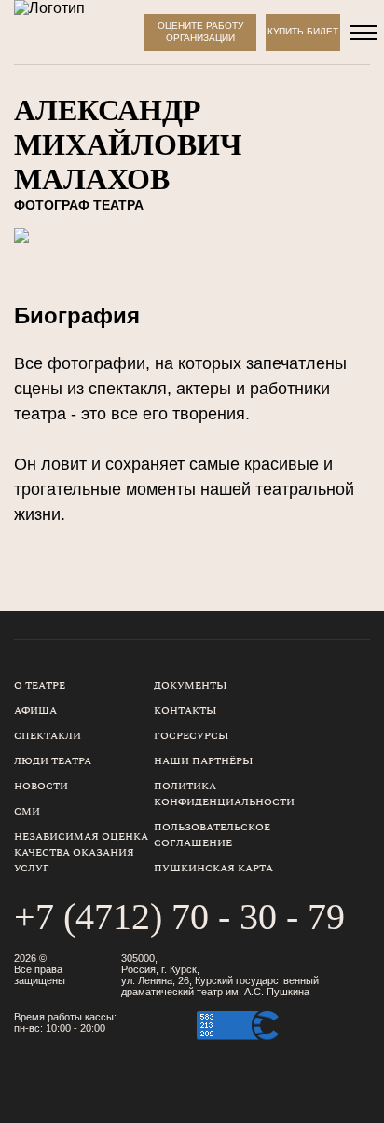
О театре (39, 685)
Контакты (185, 711)
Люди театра (52, 761)
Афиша (35, 711)
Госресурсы (191, 736)
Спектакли (47, 736)
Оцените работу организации (200, 32)
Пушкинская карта (213, 868)
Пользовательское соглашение (212, 835)
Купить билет (302, 31)
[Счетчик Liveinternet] (329, 1053)
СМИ (27, 811)
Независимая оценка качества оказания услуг (81, 852)
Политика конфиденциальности (224, 794)
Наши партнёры (204, 761)
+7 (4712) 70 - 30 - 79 (179, 917)
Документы (190, 685)
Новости (41, 786)
